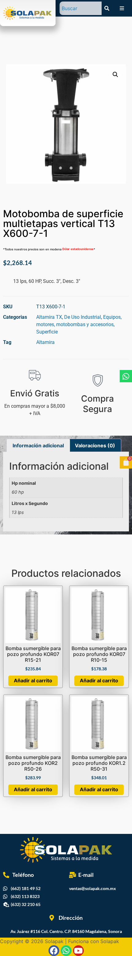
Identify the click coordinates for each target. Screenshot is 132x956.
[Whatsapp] (126, 376)
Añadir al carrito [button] (33, 680)
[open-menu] (122, 8)
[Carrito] (126, 462)
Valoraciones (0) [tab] (95, 445)
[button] (115, 74)
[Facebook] (54, 950)
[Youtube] (78, 950)
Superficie (47, 332)
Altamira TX (49, 317)
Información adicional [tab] (38, 445)
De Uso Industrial (82, 317)
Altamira (45, 342)
